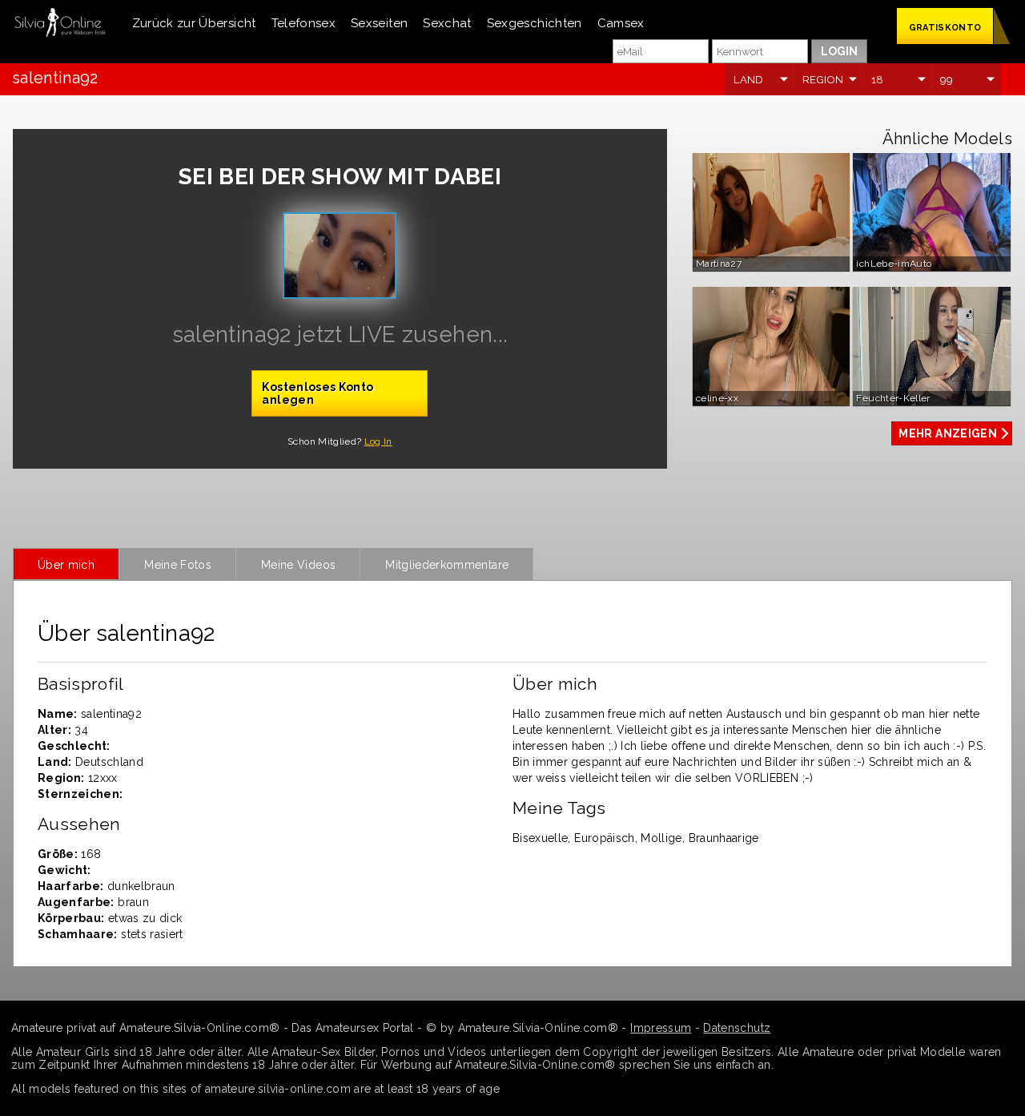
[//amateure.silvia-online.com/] (60, 23)
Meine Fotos (177, 564)
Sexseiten (379, 23)
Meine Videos (298, 564)
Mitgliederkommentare (446, 564)
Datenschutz (736, 1027)
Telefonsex (303, 23)
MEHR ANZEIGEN (947, 433)
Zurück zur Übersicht (194, 23)
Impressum (660, 1027)
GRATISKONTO (945, 27)
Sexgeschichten (534, 23)
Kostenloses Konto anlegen (317, 393)
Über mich (66, 564)
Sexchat (447, 23)
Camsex (621, 23)
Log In (378, 441)
